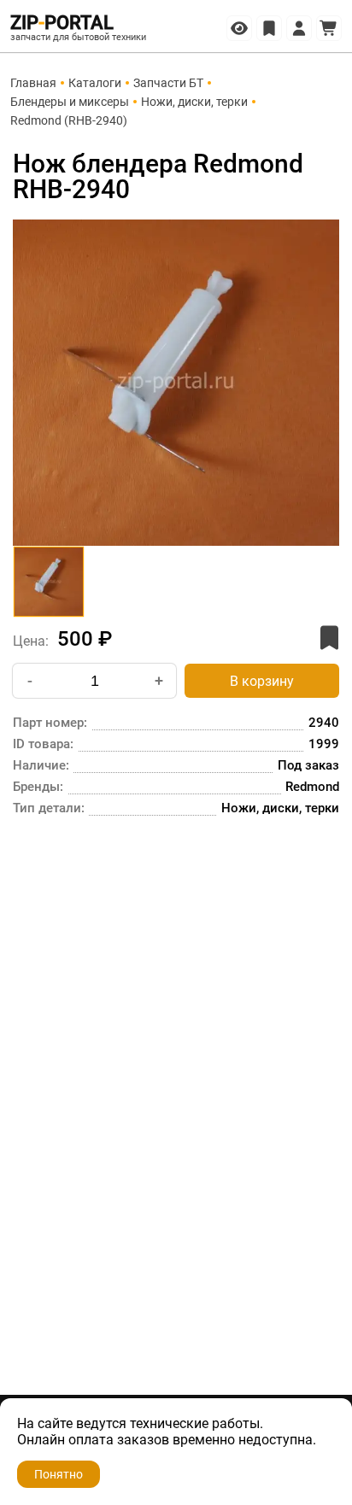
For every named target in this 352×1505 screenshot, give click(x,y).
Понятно (58, 1474)
